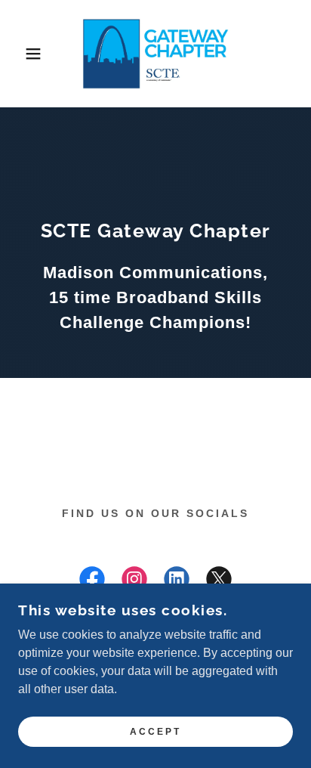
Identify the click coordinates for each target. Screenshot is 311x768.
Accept (155, 731)
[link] (155, 53)
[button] (23, 54)
